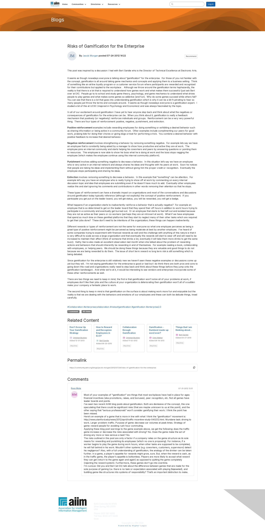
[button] (79, 4)
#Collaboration (75, 307)
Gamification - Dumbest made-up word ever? (159, 330)
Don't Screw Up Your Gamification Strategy (79, 330)
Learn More (139, 509)
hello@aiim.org (106, 519)
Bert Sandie (104, 341)
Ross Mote (76, 388)
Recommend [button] (191, 56)
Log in (211, 4)
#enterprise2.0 (153, 307)
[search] (172, 4)
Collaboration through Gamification (130, 330)
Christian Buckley (80, 338)
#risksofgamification (120, 307)
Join (135, 504)
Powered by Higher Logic (132, 526)
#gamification (138, 307)
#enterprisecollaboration (96, 307)
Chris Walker (158, 338)
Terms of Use (179, 506)
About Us (177, 504)
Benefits (137, 506)
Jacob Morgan (90, 55)
